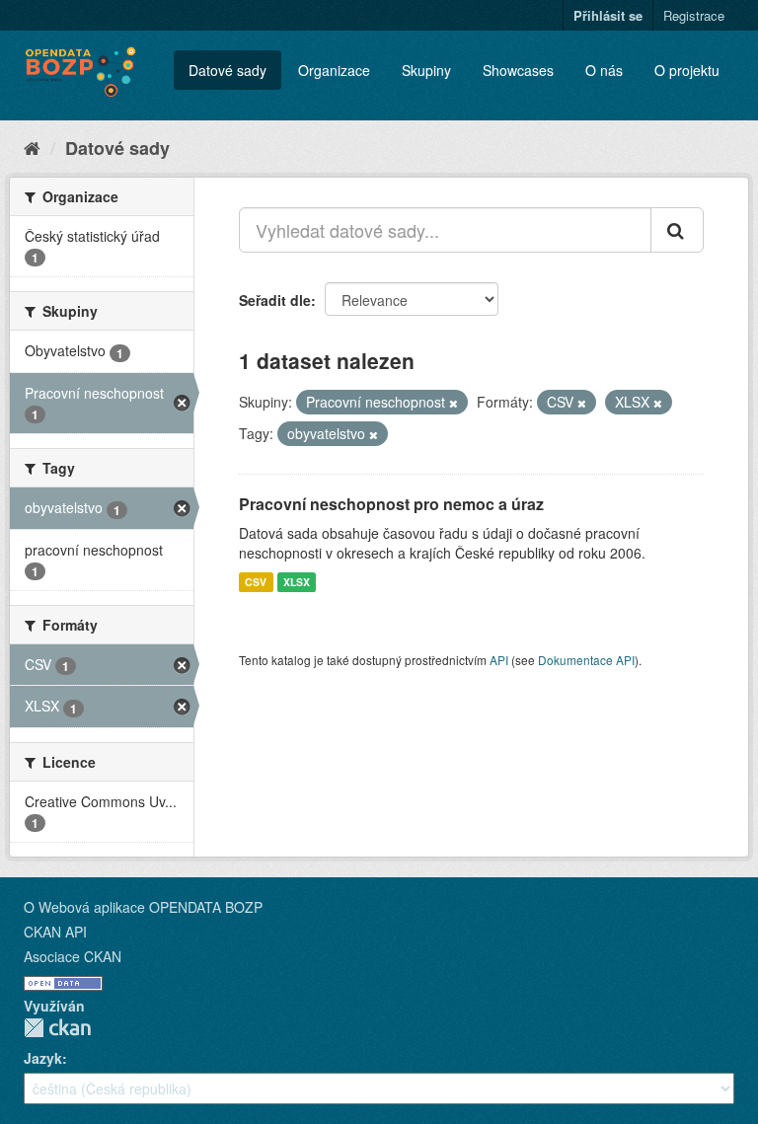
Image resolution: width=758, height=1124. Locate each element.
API (499, 659)
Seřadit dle (275, 300)
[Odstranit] (453, 403)
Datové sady (227, 70)
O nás (604, 70)
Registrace (693, 15)
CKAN (57, 1027)
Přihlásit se (608, 15)
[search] (677, 230)
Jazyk (43, 1058)
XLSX (296, 581)
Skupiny (426, 70)
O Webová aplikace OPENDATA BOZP (143, 907)
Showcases (518, 70)
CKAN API (55, 931)
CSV (255, 581)
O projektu (687, 70)
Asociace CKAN (72, 956)
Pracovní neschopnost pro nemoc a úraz (391, 503)
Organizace (334, 70)
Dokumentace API (586, 659)
